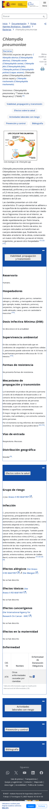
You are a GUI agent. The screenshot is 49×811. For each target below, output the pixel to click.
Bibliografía (37, 123)
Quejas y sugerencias (13, 782)
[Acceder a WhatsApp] (8, 774)
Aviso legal (9, 785)
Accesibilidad (20, 785)
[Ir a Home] (20, 4)
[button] (44, 4)
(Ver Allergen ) (30, 573)
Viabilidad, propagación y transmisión (24, 104)
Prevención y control (16, 123)
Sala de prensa (17, 779)
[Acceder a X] (16, 774)
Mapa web (38, 782)
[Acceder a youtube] (24, 774)
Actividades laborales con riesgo (24, 117)
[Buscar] (44, 16)
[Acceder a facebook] (41, 774)
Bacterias (7, 51)
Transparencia (31, 779)
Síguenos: (24, 767)
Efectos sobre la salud (24, 110)
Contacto (28, 782)
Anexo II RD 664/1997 (18, 497)
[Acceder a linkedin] (33, 774)
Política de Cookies (35, 785)
